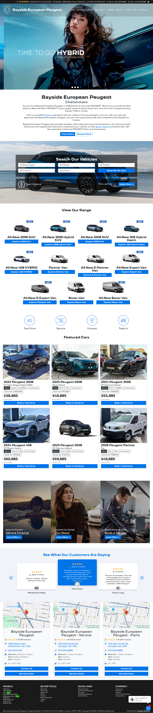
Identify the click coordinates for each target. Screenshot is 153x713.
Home (73, 10)
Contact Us (26, 668)
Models (80, 10)
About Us (119, 690)
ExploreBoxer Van (76, 302)
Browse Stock (84, 134)
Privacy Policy (120, 696)
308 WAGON (7, 690)
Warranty (81, 692)
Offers (90, 10)
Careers (118, 692)
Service (119, 10)
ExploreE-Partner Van (94, 275)
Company (143, 10)
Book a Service (103, 127)
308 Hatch (6, 689)
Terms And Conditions (123, 694)
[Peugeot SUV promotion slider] (72, 87)
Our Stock (99, 10)
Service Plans (82, 696)
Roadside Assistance (85, 694)
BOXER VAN (7, 703)
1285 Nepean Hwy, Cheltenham (74, 2)
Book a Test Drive (26, 403)
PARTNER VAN (8, 700)
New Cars (44, 689)
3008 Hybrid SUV (8, 696)
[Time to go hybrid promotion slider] (80, 87)
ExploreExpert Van (131, 272)
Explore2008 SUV (21, 241)
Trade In (43, 699)
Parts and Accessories (85, 690)
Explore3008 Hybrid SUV (58, 244)
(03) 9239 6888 (120, 2)
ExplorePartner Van (58, 272)
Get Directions (26, 674)
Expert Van (7, 701)
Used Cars (44, 692)
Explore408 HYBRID (21, 272)
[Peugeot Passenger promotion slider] (75, 87)
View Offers (68, 134)
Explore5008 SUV (95, 241)
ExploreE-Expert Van (40, 302)
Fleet (135, 10)
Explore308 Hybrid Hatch (131, 244)
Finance (111, 10)
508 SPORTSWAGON (10, 694)
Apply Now (125, 184)
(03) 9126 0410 (99, 2)
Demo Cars (44, 690)
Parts (128, 10)
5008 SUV (6, 698)
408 (4, 692)
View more (77, 581)
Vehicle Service (83, 689)
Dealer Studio (144, 711)
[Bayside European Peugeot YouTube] (149, 1)
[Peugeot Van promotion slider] (78, 87)
